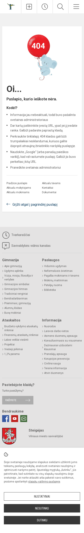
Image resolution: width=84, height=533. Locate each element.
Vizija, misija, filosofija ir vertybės (18, 277)
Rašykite (10, 400)
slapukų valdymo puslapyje (44, 481)
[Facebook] (5, 418)
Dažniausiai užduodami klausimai (58, 347)
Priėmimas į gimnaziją (17, 303)
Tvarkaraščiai (20, 235)
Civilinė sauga (52, 363)
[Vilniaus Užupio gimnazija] (10, 6)
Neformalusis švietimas (58, 270)
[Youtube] (14, 418)
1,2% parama (12, 354)
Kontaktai (47, 187)
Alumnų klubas (13, 308)
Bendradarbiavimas (16, 298)
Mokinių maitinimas (56, 280)
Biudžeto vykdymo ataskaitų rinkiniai (21, 328)
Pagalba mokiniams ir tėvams (61, 275)
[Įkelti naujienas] (29, 6)
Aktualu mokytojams (18, 187)
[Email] (23, 418)
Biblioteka (50, 289)
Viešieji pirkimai (13, 349)
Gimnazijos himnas (16, 289)
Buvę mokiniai (12, 312)
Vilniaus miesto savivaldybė (46, 436)
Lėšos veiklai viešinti (16, 339)
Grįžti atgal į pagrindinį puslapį (35, 204)
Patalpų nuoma (53, 285)
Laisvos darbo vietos (56, 331)
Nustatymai (42, 496)
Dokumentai (49, 192)
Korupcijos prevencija (57, 358)
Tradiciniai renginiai (16, 293)
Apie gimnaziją (13, 266)
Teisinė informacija (55, 368)
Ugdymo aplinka (13, 270)
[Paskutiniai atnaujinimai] (45, 6)
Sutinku (42, 520)
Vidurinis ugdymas (55, 266)
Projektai (9, 344)
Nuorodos (50, 326)
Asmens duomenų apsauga (60, 335)
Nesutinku (42, 508)
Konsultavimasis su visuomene (63, 340)
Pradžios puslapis (16, 183)
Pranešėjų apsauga (55, 354)
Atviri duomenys (54, 373)
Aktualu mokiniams (18, 192)
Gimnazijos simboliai (16, 284)
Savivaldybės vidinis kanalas (31, 246)
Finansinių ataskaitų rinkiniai (21, 335)
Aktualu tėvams (51, 183)
